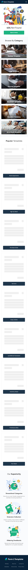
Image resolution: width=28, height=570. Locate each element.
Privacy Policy (21, 566)
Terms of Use (14, 566)
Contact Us (21, 563)
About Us (14, 563)
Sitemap (6, 563)
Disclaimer (6, 566)
